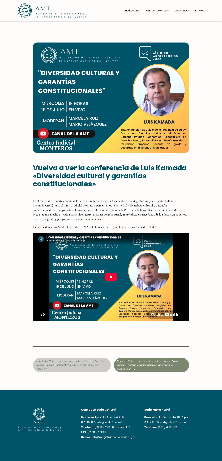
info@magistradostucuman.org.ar (113, 437)
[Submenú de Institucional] (141, 10)
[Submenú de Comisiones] (189, 10)
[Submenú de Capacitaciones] (168, 10)
